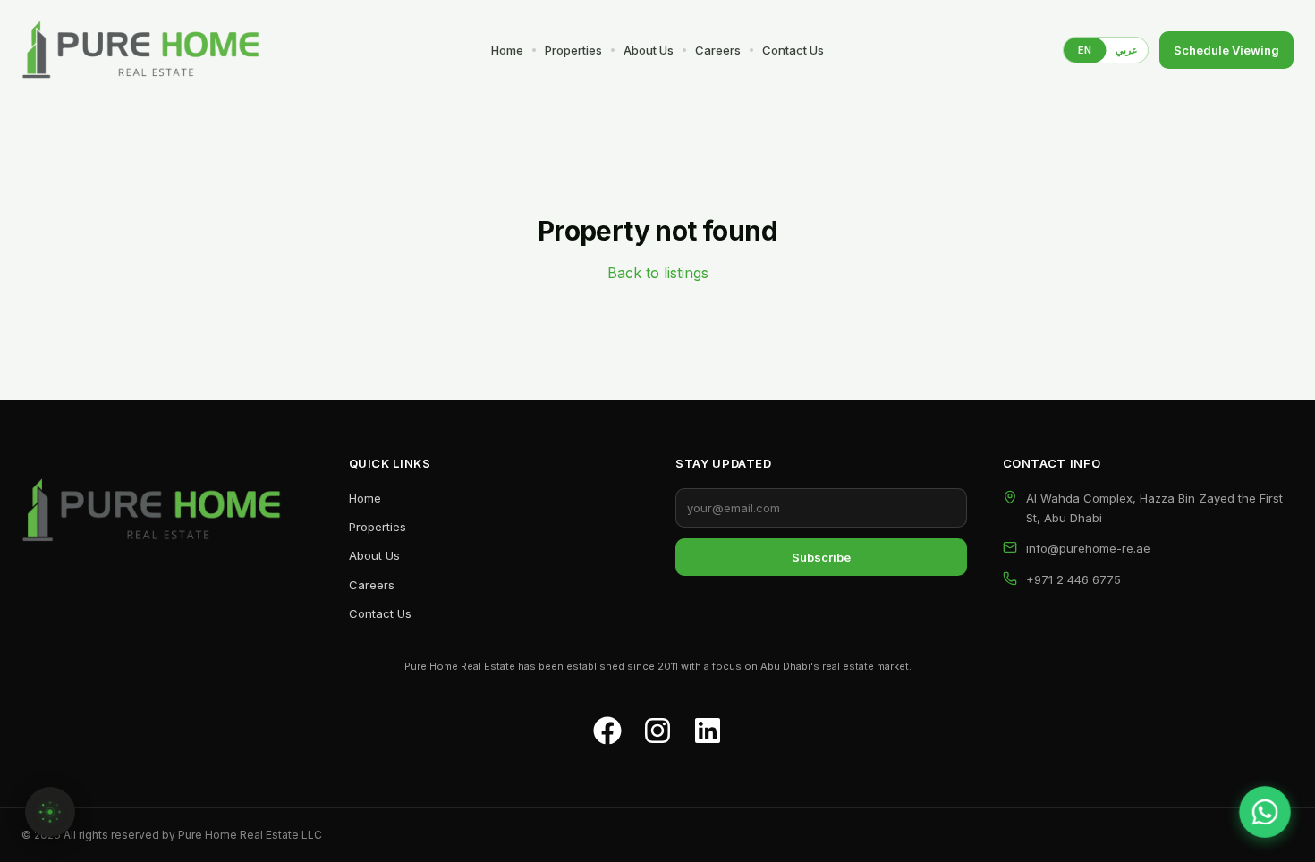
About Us (649, 50)
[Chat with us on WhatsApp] (1265, 812)
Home (507, 50)
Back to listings (657, 273)
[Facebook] (607, 730)
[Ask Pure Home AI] (50, 812)
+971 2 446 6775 (1073, 579)
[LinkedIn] (707, 730)
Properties (573, 50)
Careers (718, 50)
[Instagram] (657, 730)
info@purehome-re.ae (1088, 548)
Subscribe (821, 557)
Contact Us (793, 50)
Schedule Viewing (1226, 50)
